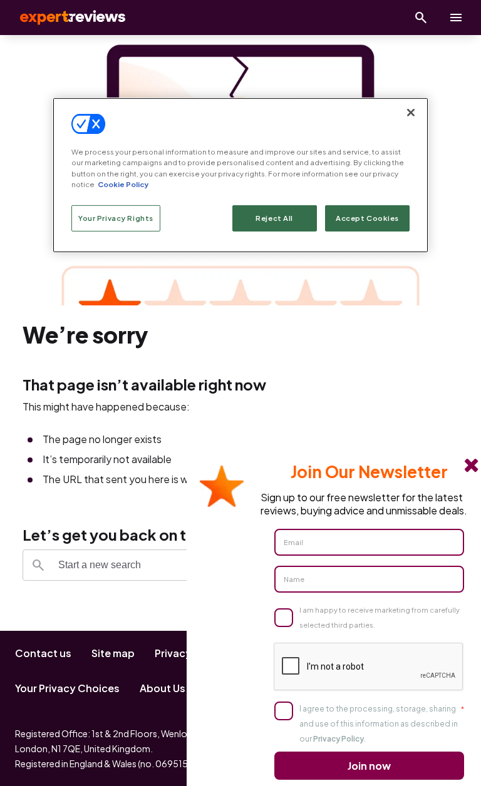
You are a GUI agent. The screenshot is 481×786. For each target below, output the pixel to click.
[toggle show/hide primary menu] (456, 18)
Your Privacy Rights (115, 218)
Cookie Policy (123, 183)
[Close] (411, 112)
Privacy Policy (338, 738)
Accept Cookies (367, 218)
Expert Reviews (62, 17)
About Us (162, 688)
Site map (113, 653)
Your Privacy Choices (67, 688)
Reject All (274, 218)
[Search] (38, 565)
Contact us (43, 653)
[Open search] (421, 18)
